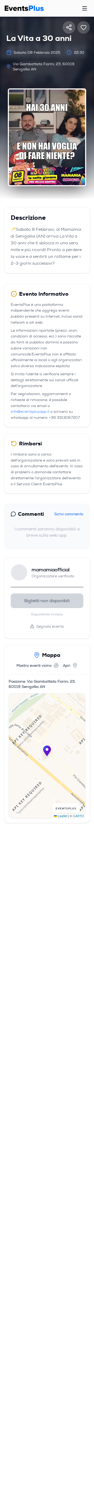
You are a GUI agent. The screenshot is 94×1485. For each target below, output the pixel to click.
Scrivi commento (68, 514)
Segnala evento (50, 626)
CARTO (78, 816)
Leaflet (62, 816)
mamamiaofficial (50, 570)
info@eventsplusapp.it (30, 411)
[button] (47, 750)
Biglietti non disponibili (47, 600)
